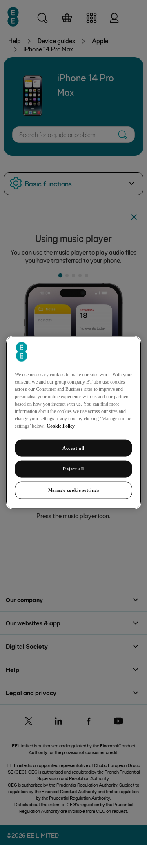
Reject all (73, 468)
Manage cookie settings (73, 490)
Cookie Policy (61, 425)
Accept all (73, 447)
